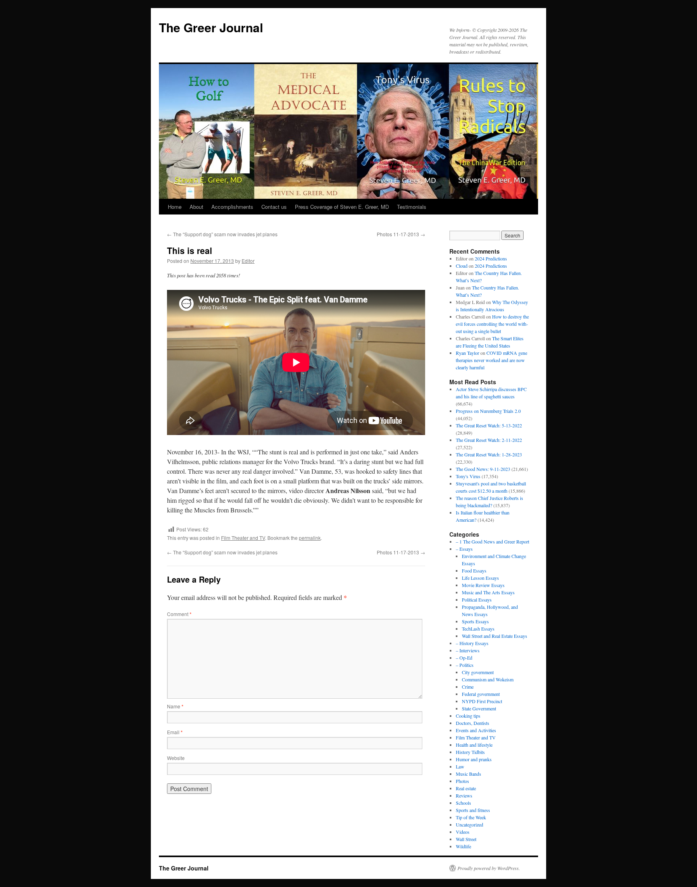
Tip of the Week (471, 817)
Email (175, 732)
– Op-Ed (464, 657)
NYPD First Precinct (482, 701)
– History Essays (472, 643)
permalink (310, 537)
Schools (463, 803)
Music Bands (468, 773)
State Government (479, 708)
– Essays (464, 549)
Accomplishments (232, 206)
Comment (179, 613)
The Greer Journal (211, 27)
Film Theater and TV (243, 537)
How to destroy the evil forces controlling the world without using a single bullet (492, 323)
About (196, 206)
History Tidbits (470, 752)
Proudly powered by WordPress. (488, 868)
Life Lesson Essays (480, 578)
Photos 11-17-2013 (401, 234)
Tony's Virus (468, 476)
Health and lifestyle (474, 744)
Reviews (464, 795)
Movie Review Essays (483, 585)
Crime (468, 686)
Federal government (481, 694)
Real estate (466, 788)
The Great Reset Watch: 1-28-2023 (489, 454)
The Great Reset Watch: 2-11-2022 (489, 440)
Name (175, 706)
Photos (462, 781)
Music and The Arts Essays (488, 592)
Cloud (461, 265)
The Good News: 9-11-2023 (483, 469)
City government (478, 672)
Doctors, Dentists (472, 723)
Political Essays (477, 599)
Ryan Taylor (467, 353)
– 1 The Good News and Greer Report (492, 541)
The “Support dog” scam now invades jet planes (222, 234)
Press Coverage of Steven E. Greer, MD (342, 206)
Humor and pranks (474, 759)
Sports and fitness (473, 810)
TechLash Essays (478, 628)
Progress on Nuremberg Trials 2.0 (488, 411)
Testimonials (411, 206)
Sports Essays (475, 621)
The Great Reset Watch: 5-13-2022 (489, 425)
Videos (463, 832)
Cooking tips (468, 715)
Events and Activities (476, 730)
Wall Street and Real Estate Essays (494, 636)
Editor (248, 260)
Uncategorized (469, 824)
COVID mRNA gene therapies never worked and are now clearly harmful (491, 360)
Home (175, 206)
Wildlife (463, 846)
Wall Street (466, 839)
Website (176, 757)
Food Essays (474, 570)
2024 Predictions (491, 258)
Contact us (274, 206)
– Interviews (468, 650)
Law (460, 766)
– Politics (465, 665)
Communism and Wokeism (487, 679)
